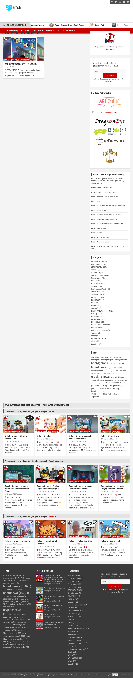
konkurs (93, 380)
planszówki (95, 386)
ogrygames (100, 383)
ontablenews (116, 383)
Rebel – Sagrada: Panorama (101, 242)
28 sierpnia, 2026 (10, 441)
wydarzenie (116, 394)
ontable (17, 67)
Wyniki (93, 341)
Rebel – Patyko (86, 25)
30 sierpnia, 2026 (49, 584)
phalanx (124, 383)
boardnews (98, 367)
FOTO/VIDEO (96, 284)
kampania (114, 377)
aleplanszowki (104, 357)
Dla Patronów (68, 31)
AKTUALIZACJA (97, 262)
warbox (107, 391)
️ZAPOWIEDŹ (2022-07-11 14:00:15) (21, 64)
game (125, 371)
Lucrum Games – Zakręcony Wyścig (104, 192)
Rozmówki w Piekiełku (99, 330)
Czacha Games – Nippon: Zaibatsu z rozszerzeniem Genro (17, 488)
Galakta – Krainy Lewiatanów (17, 541)
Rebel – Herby (96, 233)
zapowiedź (95, 396)
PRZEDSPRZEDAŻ (98, 325)
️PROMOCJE (95, 322)
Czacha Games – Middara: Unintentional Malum (81, 487)
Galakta (52, 516)
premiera (116, 386)
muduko (93, 383)
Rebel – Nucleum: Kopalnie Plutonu (104, 219)
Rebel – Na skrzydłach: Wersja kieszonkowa (107, 224)
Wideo (93, 336)
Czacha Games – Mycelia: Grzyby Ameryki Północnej (113, 487)
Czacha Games (56, 461)
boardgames (99, 363)
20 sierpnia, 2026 (42, 546)
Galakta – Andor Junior (111, 541)
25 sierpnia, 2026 (10, 544)
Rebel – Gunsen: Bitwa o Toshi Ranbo (54, 25)
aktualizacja (95, 357)
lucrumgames (122, 380)
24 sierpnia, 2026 (10, 494)
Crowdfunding (96, 278)
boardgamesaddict (116, 364)
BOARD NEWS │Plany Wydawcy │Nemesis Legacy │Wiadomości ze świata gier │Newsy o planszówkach (108, 181)
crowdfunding (96, 273)
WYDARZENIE (96, 338)
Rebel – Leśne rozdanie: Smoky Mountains (106, 215)
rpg (111, 389)
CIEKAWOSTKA (96, 267)
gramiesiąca (110, 373)
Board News (9, 59)
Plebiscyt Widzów (33, 31)
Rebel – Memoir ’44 (98, 210)
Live (92, 303)
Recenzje (94, 328)
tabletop (116, 389)
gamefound (95, 373)
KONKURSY (95, 300)
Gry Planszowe (96, 295)
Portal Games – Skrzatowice (101, 188)
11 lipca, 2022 (9, 67)
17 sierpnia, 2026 (74, 491)
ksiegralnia (100, 380)
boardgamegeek (107, 360)
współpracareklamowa (101, 394)
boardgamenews (121, 360)
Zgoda (115, 675)
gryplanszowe (100, 376)
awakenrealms (114, 357)
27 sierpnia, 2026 (106, 439)
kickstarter (122, 377)
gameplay (94, 286)
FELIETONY (95, 281)
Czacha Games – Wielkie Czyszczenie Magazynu (48, 487)
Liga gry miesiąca (12, 31)
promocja (124, 386)
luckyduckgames (110, 380)
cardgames (110, 368)
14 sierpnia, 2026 (106, 491)
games (103, 373)
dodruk (106, 371)
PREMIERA (95, 317)
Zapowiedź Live (52, 31)
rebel (107, 388)
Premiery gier (96, 319)
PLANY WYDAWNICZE (22, 59)
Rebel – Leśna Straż (98, 228)
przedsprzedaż (97, 389)
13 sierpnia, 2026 (106, 544)
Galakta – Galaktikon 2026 (80, 541)
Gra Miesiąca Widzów (99, 289)
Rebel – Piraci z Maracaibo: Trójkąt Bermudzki (108, 206)
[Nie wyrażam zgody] (130, 675)
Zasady (94, 344)
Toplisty (94, 333)
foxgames (112, 371)
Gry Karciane (95, 292)
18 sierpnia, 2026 (42, 491)
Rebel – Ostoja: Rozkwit (100, 237)
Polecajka (94, 314)
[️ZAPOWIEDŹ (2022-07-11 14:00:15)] (23, 49)
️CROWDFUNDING (97, 275)
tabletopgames (97, 391)
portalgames (106, 385)
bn (120, 357)
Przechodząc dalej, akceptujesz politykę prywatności (110, 80)
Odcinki (94, 308)
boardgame (95, 360)
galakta (119, 371)
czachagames (97, 371)
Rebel (51, 411)
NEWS (93, 305)
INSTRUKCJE (96, 297)
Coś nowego (95, 270)
